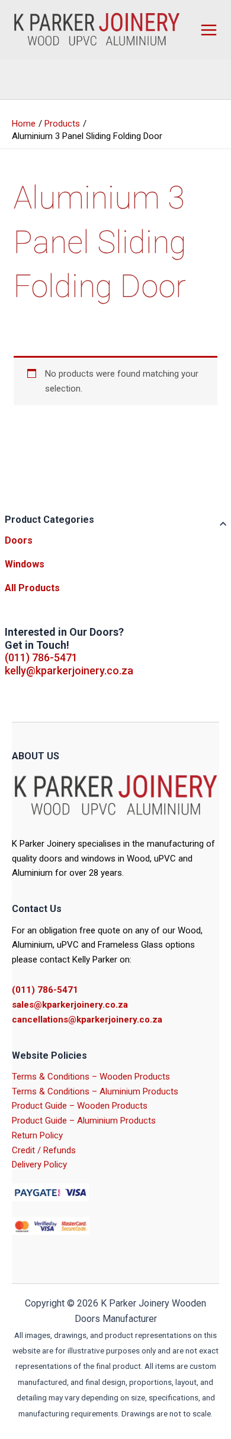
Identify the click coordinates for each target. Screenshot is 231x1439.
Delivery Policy (39, 1164)
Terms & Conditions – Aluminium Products (95, 1091)
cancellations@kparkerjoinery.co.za (87, 1019)
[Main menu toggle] (208, 29)
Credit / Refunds (44, 1150)
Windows (24, 564)
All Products (32, 588)
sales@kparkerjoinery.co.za (70, 1004)
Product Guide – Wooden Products (79, 1105)
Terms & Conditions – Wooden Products (91, 1076)
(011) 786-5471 (41, 657)
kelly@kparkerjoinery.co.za (69, 670)
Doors (19, 540)
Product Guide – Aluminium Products (84, 1120)
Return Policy (37, 1135)
